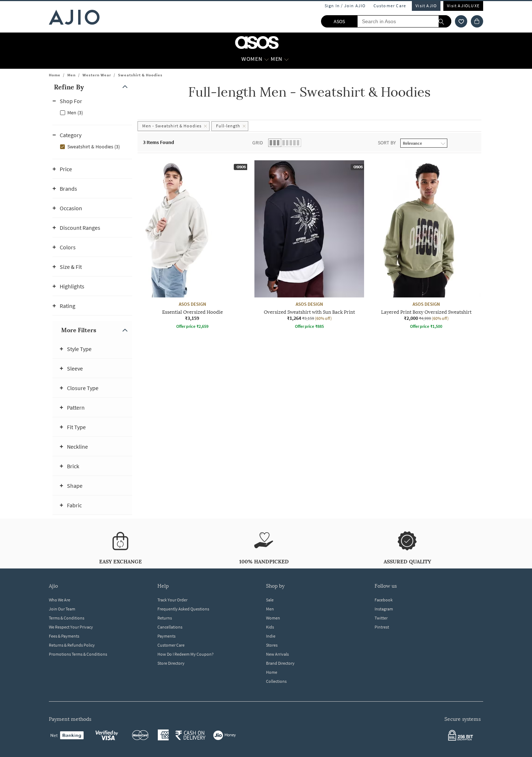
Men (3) (75, 112)
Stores (272, 645)
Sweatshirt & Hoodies (140, 74)
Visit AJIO (426, 5)
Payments (166, 636)
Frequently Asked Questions (183, 609)
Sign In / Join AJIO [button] (345, 5)
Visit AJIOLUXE (463, 5)
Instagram (384, 609)
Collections (276, 681)
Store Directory (171, 663)
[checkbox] (92, 112)
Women (273, 618)
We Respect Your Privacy (71, 627)
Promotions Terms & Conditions (78, 654)
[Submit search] (445, 21)
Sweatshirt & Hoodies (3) (93, 146)
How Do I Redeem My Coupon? (185, 654)
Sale (270, 599)
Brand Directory (280, 663)
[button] (461, 21)
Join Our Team (62, 609)
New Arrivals (277, 654)
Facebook (384, 599)
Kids (270, 627)
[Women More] (266, 58)
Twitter (381, 618)
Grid (257, 142)
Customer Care (389, 5)
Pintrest (382, 627)
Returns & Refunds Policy (72, 645)
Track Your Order (172, 599)
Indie (270, 636)
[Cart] (477, 21)
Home (54, 74)
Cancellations (169, 627)
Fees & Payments (64, 636)
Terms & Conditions (66, 618)
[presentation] (318, 265)
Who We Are (59, 599)
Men (71, 74)
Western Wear (97, 74)
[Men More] (286, 58)
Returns (164, 618)
